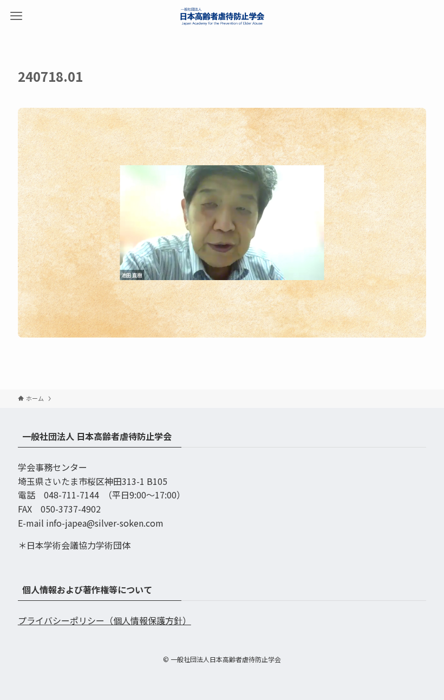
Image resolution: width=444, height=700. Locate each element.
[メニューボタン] (16, 16)
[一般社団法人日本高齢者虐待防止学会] (222, 16)
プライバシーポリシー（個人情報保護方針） (104, 620)
